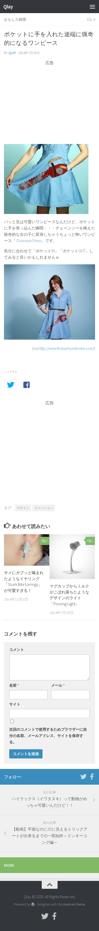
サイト (14, 704)
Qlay (8, 6)
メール (58, 685)
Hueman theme (74, 904)
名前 (14, 685)
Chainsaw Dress (28, 240)
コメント (16, 649)
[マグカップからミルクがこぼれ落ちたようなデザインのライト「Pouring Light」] (72, 556)
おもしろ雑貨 (15, 19)
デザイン (23, 508)
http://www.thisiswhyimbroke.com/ (66, 348)
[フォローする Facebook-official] (92, 776)
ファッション (43, 508)
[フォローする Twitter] (83, 776)
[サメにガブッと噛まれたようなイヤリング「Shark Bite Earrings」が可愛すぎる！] (26, 550)
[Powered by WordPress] (32, 904)
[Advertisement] (49, 102)
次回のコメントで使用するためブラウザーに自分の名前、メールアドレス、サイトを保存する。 (48, 735)
